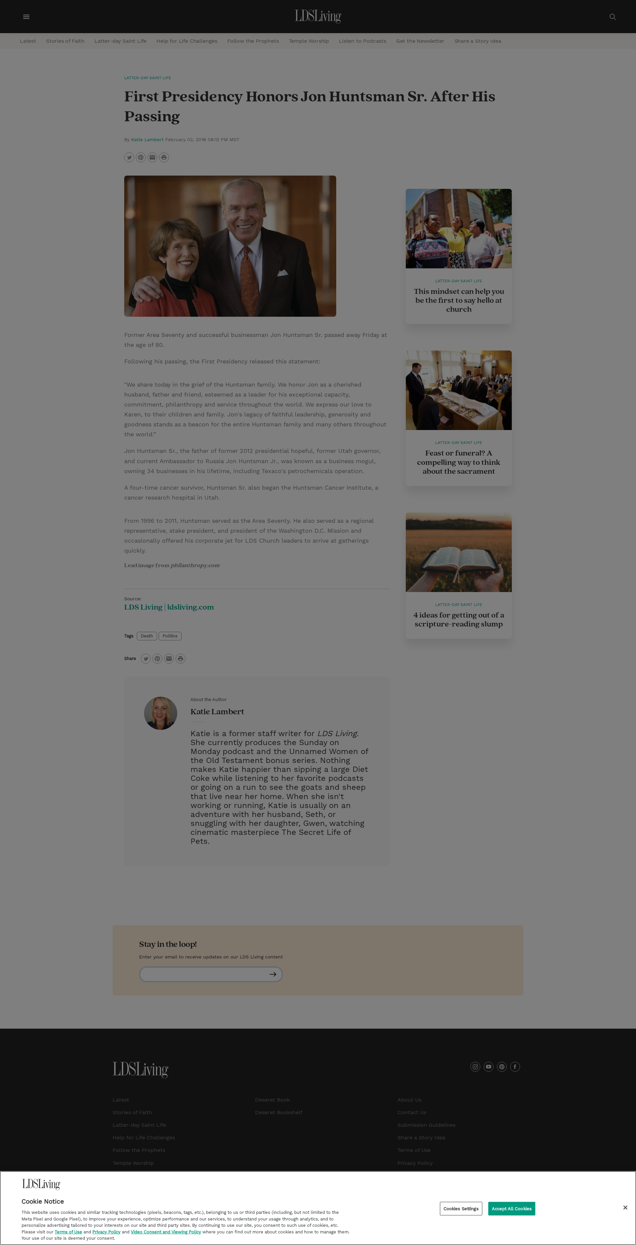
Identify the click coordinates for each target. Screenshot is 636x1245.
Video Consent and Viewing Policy (166, 1231)
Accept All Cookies (512, 1208)
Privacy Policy (106, 1231)
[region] (318, 1208)
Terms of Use (68, 1231)
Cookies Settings (461, 1208)
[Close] (625, 1207)
